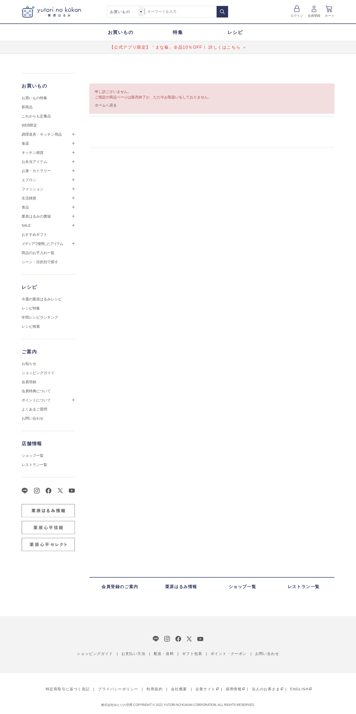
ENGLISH (299, 689)
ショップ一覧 (33, 455)
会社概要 (179, 689)
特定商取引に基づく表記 (68, 689)
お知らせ (29, 364)
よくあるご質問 (34, 409)
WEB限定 (29, 125)
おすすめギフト (34, 234)
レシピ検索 (31, 326)
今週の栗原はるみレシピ (42, 299)
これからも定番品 (36, 116)
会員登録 (314, 15)
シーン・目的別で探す (40, 262)
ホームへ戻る (106, 105)
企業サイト (205, 689)
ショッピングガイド (38, 373)
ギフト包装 (192, 654)
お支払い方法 (133, 654)
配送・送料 (164, 654)
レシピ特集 (31, 308)
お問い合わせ (33, 418)
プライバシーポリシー (118, 689)
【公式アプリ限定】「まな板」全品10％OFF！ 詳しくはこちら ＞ (178, 47)
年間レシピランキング (40, 317)
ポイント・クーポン (229, 654)
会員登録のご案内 (120, 586)
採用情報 (234, 689)
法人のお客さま (266, 689)
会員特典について (36, 391)
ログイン (297, 15)
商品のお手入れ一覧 (38, 253)
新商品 (27, 107)
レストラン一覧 (34, 465)
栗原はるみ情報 (181, 586)
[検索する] (222, 11)
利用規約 (154, 689)
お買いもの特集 (34, 98)
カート (329, 15)
